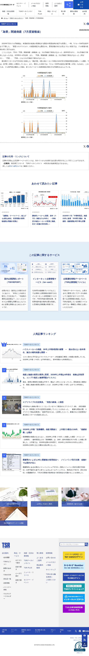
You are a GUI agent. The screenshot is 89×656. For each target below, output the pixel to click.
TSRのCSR (7, 575)
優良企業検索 (74, 12)
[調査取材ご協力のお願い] (75, 497)
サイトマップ (51, 570)
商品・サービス (52, 12)
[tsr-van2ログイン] (74, 555)
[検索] (86, 544)
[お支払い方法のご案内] (44, 497)
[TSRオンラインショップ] (74, 587)
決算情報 (6, 583)
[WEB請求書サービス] (13, 497)
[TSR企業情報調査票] (74, 608)
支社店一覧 (7, 579)
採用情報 (49, 553)
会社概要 (6, 557)
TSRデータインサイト (25, 12)
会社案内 (84, 12)
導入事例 (63, 12)
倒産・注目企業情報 (8, 12)
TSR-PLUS (40, 12)
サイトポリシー (15, 166)
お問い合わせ (51, 558)
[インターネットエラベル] (74, 598)
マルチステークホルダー (7, 596)
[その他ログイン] (74, 577)
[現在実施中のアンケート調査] (13, 516)
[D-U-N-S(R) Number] (74, 566)
